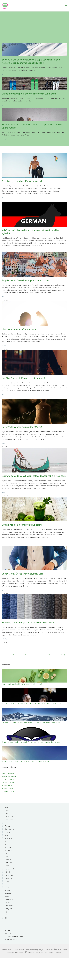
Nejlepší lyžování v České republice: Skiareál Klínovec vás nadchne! (31, 722)
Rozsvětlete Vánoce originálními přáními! (22, 427)
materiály (4, 639)
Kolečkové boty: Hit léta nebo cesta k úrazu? (23, 378)
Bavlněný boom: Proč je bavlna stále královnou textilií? (28, 622)
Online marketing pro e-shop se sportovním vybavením (29, 93)
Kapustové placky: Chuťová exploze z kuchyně (22, 684)
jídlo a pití (4, 139)
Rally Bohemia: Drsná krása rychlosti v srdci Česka (26, 280)
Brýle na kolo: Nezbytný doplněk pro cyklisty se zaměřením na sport (31, 742)
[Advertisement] (34, 29)
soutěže (4, 345)
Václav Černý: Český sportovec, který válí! (22, 573)
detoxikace (4, 541)
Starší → (64, 655)
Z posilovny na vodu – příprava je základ (22, 181)
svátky (3, 443)
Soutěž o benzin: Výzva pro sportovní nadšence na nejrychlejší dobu (31, 703)
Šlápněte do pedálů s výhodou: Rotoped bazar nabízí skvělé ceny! (34, 476)
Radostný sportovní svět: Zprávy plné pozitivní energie (25, 761)
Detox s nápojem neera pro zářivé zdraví (22, 524)
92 (49, 655)
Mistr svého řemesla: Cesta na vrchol (19, 329)
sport (3, 74)
